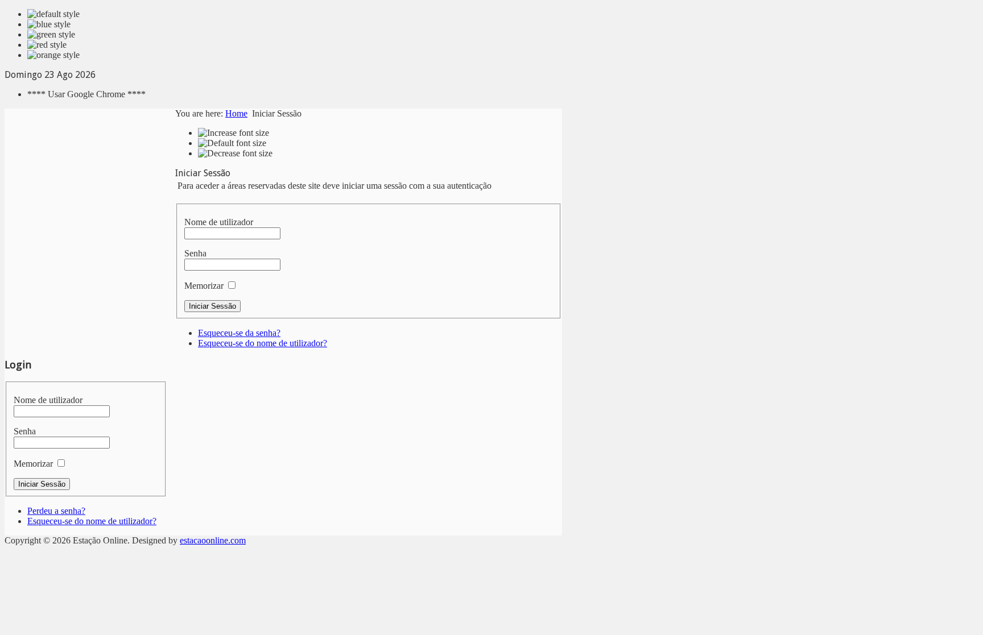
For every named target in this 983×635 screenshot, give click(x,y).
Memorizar (204, 285)
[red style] (47, 45)
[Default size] (232, 143)
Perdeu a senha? (56, 511)
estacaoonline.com (213, 540)
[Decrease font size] (235, 153)
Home (236, 113)
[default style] (53, 14)
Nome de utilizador (218, 222)
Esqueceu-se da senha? (239, 333)
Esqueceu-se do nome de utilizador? (262, 343)
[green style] (51, 35)
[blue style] (49, 24)
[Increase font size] (233, 133)
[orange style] (53, 55)
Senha (195, 253)
